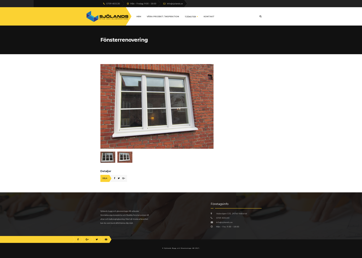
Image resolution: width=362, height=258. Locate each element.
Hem (138, 16)
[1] (107, 157)
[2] (157, 65)
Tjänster (190, 16)
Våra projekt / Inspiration (163, 16)
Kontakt (209, 16)
